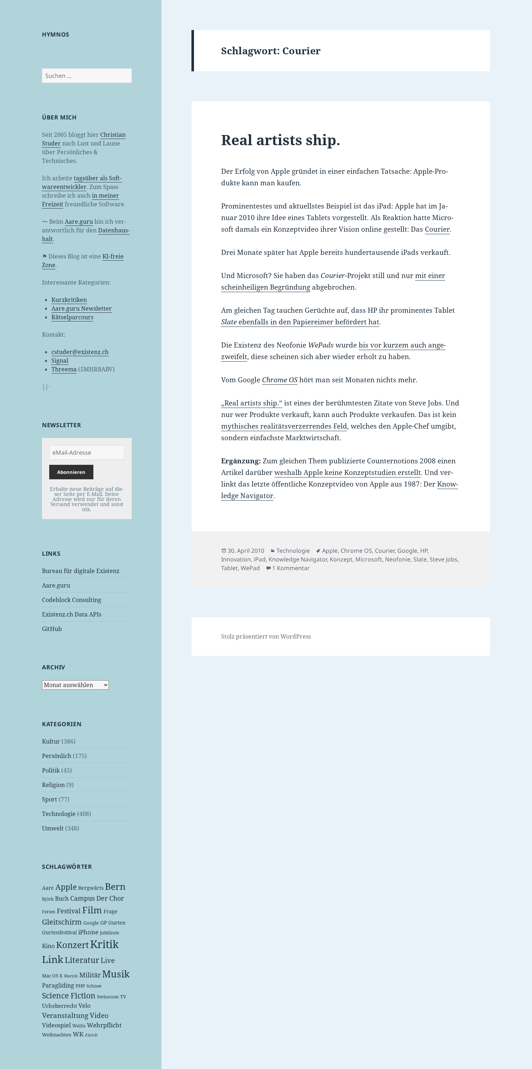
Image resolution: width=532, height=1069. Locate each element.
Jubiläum (109, 932)
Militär (90, 975)
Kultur (51, 741)
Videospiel (56, 1025)
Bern (115, 886)
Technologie (59, 814)
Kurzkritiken (69, 300)
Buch (62, 898)
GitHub (52, 629)
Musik (116, 973)
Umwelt (53, 828)
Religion (53, 785)
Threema (64, 369)
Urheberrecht (59, 1005)
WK (78, 1034)
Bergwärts (91, 887)
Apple (66, 887)
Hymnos (55, 34)
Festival (69, 910)
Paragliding (58, 985)
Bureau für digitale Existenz (80, 571)
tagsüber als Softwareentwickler (82, 182)
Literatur (82, 959)
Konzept (341, 559)
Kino (48, 946)
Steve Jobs (443, 559)
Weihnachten (56, 1034)
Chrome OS (356, 551)
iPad (260, 559)
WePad (250, 568)
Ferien (48, 911)
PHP (80, 985)
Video (99, 1015)
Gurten (117, 922)
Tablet (229, 568)
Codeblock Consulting (71, 600)
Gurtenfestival (59, 932)
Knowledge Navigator (298, 559)
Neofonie (397, 559)
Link (52, 959)
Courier (437, 229)
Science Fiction (69, 995)
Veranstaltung (65, 1015)
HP (423, 551)
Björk (48, 899)
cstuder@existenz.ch (80, 352)
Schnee (93, 986)
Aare (48, 887)
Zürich (91, 1035)
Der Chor (110, 898)
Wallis (78, 1026)
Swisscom (108, 996)
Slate (420, 559)
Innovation (236, 559)
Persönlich (56, 756)
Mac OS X (52, 975)
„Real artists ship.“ (251, 403)
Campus (82, 898)
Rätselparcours (72, 317)
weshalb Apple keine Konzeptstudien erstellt (347, 472)
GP (103, 922)
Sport (49, 799)
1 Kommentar (291, 568)
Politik (51, 770)
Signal (59, 361)
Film (92, 910)
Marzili (71, 975)
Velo (84, 1006)
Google (91, 922)
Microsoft (368, 559)
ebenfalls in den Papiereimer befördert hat (300, 322)
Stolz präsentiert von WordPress (266, 636)
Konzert (72, 945)
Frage (111, 911)
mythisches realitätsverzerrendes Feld (284, 426)
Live (108, 960)
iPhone (88, 932)
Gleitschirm (62, 922)
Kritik (104, 944)
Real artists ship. (280, 139)
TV (123, 996)
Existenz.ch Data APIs (71, 614)
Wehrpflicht (104, 1025)
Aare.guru (79, 222)
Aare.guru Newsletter (81, 308)
